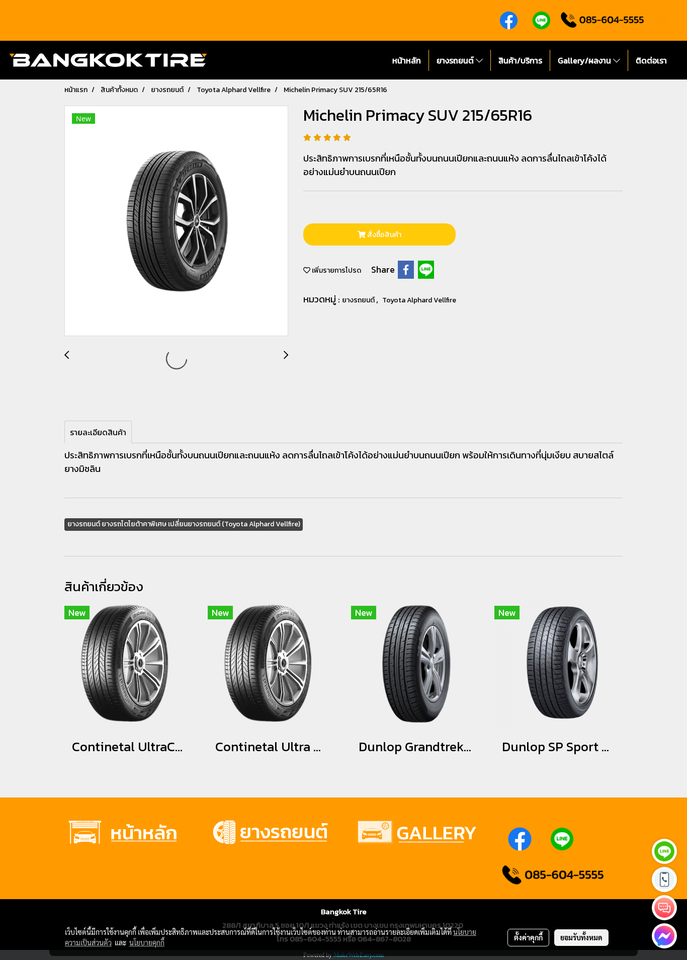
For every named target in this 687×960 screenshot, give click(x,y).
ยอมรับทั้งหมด (581, 937)
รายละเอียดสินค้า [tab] (98, 432)
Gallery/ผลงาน (585, 60)
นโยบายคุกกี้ (146, 942)
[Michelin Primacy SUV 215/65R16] (176, 221)
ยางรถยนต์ (456, 60)
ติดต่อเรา (651, 60)
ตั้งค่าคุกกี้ (528, 937)
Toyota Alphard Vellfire (419, 300)
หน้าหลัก (406, 60)
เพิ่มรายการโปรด (335, 270)
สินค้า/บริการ (520, 60)
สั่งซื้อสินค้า (383, 234)
